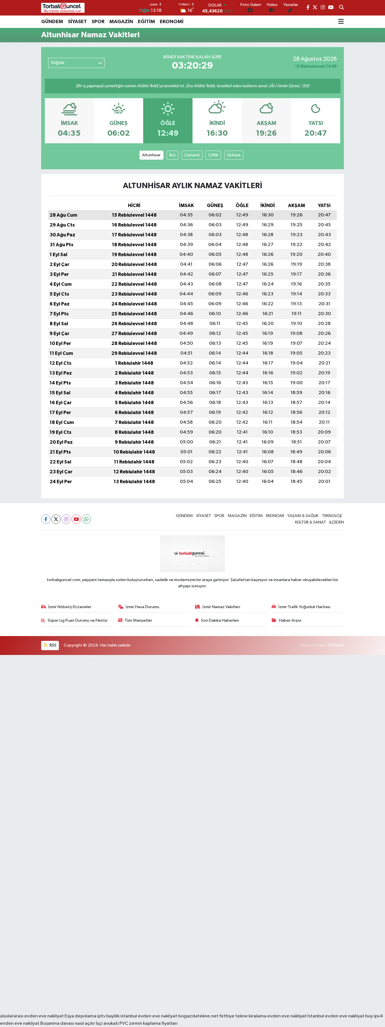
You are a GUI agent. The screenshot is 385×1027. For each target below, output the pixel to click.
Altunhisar (151, 155)
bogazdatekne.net (198, 1016)
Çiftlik (213, 155)
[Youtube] (76, 519)
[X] (56, 519)
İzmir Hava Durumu (142, 607)
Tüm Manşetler (138, 620)
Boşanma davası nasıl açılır (67, 1023)
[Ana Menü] (341, 22)
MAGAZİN (121, 21)
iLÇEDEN (336, 522)
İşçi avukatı (107, 1023)
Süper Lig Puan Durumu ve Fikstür (78, 620)
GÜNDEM (52, 21)
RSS (52, 645)
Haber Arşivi (290, 620)
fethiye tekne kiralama (242, 1016)
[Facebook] (45, 519)
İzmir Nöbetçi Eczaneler (69, 607)
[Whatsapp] (86, 519)
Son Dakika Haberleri (220, 620)
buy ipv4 (374, 1016)
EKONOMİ (171, 21)
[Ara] (341, 8)
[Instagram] (66, 519)
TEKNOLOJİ (332, 516)
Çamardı (192, 155)
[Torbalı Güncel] (63, 7)
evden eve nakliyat (287, 1016)
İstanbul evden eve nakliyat (335, 1016)
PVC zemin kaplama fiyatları (149, 1023)
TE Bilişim (336, 645)
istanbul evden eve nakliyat (148, 1016)
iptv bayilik (108, 1016)
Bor (172, 155)
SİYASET (77, 21)
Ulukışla (233, 155)
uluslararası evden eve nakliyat (32, 1016)
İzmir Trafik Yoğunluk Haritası (304, 607)
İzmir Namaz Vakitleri (221, 607)
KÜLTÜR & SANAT (310, 522)
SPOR (98, 21)
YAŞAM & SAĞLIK (302, 516)
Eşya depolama (80, 1016)
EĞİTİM (146, 21)
